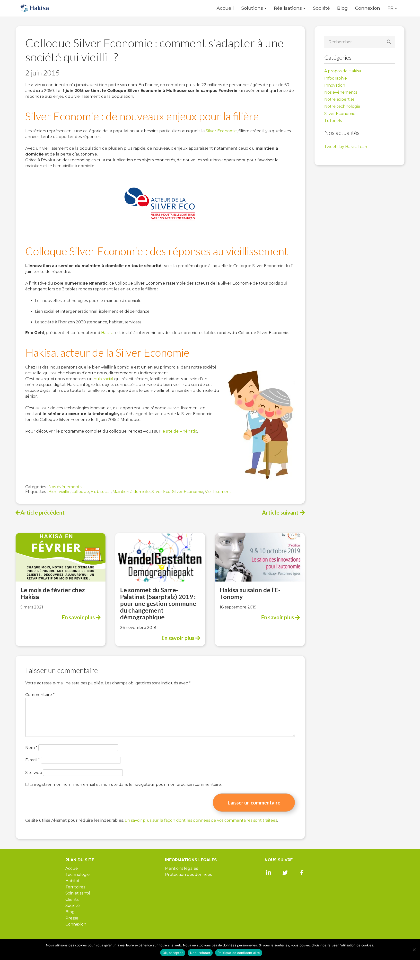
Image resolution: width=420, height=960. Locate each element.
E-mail (32, 760)
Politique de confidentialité (239, 953)
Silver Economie (221, 131)
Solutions (252, 8)
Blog (342, 8)
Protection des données (188, 874)
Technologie (77, 874)
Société (321, 8)
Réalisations (288, 8)
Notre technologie (342, 106)
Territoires (75, 887)
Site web (33, 772)
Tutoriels (333, 120)
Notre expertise (339, 99)
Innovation (334, 85)
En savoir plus (79, 617)
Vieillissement (218, 491)
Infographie (335, 78)
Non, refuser (200, 953)
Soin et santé (77, 893)
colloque (80, 491)
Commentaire (40, 694)
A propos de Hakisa (342, 71)
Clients (72, 899)
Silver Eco (160, 491)
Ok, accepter (173, 953)
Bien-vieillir (59, 491)
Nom (31, 747)
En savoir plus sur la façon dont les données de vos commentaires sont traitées (201, 820)
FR (390, 8)
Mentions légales (181, 868)
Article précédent (42, 512)
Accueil (225, 8)
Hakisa (107, 332)
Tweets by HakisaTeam (346, 146)
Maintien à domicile (131, 491)
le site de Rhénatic (179, 431)
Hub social (101, 491)
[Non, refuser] (413, 949)
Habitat (72, 880)
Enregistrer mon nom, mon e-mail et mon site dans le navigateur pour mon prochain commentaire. (125, 784)
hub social (103, 379)
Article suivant (280, 512)
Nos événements (65, 486)
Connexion (367, 8)
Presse (71, 918)
